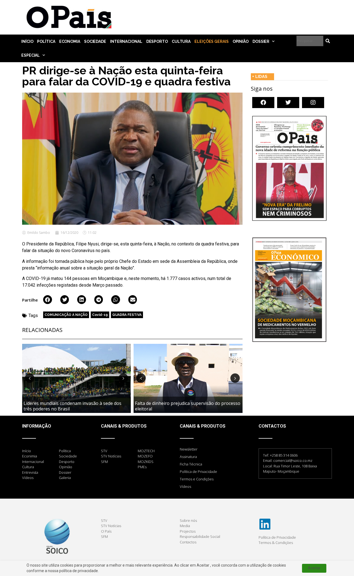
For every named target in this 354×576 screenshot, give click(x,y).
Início (27, 41)
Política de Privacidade (198, 471)
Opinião (241, 41)
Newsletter (188, 449)
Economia (69, 41)
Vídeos (185, 486)
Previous (29, 378)
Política (46, 41)
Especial (30, 55)
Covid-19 (100, 315)
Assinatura (188, 456)
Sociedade (95, 41)
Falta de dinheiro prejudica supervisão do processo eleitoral (187, 406)
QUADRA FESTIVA (127, 315)
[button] (47, 299)
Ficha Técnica (191, 464)
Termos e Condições (197, 478)
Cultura (181, 41)
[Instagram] (313, 102)
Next (123, 378)
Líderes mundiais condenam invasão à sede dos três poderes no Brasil (72, 406)
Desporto (157, 41)
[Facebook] (263, 102)
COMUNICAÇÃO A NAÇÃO (66, 315)
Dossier (261, 41)
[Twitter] (288, 102)
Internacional (126, 41)
